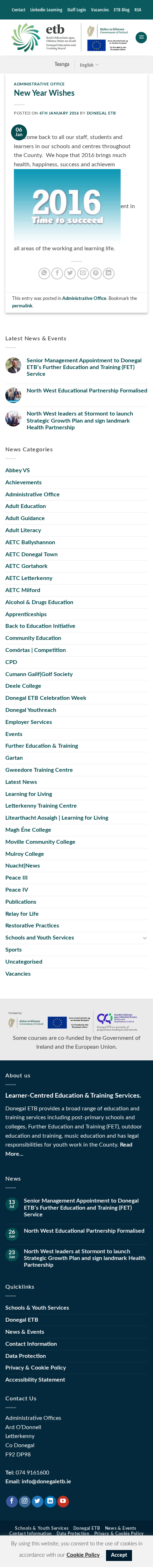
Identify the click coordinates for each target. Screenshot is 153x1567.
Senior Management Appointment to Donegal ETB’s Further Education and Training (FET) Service (84, 367)
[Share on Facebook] (57, 273)
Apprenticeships (26, 614)
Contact (18, 9)
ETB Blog (122, 9)
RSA (137, 9)
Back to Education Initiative (40, 626)
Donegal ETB (101, 113)
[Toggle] (145, 937)
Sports (13, 950)
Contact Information (31, 1344)
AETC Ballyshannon (30, 542)
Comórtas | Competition (35, 650)
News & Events (24, 1332)
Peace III (16, 878)
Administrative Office (39, 84)
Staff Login (76, 9)
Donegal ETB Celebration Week (45, 698)
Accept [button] (119, 1555)
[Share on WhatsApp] (44, 273)
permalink (22, 306)
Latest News (21, 782)
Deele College (23, 686)
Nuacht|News (22, 866)
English (87, 65)
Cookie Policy (83, 1555)
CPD (11, 662)
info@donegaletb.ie (46, 1481)
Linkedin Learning (46, 9)
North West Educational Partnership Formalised (87, 391)
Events (13, 734)
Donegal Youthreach (30, 710)
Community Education (33, 638)
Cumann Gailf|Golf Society (39, 674)
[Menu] (141, 38)
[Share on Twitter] (70, 273)
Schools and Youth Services (39, 938)
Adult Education (25, 506)
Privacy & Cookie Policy (35, 1368)
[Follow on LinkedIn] (50, 1502)
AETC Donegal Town (31, 554)
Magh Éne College (28, 830)
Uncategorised (23, 962)
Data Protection (25, 1356)
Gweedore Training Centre (39, 770)
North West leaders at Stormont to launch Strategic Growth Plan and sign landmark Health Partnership (80, 420)
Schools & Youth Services (37, 1308)
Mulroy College (24, 854)
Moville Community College (40, 842)
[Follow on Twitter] (37, 1502)
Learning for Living (28, 794)
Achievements (23, 482)
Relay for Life (22, 914)
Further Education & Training (41, 746)
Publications (20, 902)
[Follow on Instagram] (25, 1502)
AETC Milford (22, 590)
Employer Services (28, 722)
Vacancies (100, 9)
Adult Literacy (23, 530)
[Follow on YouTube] (63, 1502)
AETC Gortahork (26, 566)
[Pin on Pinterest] (96, 273)
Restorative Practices (32, 926)
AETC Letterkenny (28, 578)
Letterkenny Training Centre (41, 806)
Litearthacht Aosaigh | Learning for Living (56, 818)
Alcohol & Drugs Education (39, 602)
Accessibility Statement (35, 1380)
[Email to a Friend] (83, 273)
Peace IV (16, 890)
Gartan (14, 758)
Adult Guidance (25, 518)
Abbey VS (17, 470)
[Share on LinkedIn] (109, 273)
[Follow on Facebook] (12, 1502)
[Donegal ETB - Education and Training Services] (70, 38)
